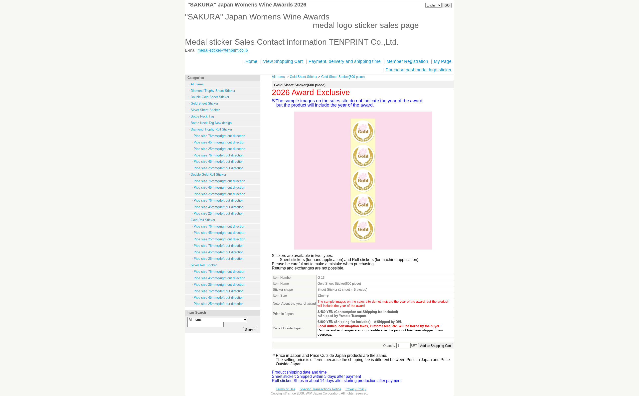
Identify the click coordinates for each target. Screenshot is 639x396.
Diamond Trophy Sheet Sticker (213, 91)
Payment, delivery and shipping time (345, 61)
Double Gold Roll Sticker (208, 174)
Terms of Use (285, 389)
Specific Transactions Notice (320, 389)
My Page (443, 61)
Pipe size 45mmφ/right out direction (219, 142)
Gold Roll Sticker (203, 220)
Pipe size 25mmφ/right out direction (219, 149)
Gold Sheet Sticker (204, 103)
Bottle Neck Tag (202, 116)
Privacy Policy (355, 389)
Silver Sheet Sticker (205, 110)
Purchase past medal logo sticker (418, 69)
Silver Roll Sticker (204, 265)
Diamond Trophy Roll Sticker (211, 129)
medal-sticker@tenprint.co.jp (222, 50)
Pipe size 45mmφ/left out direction (218, 161)
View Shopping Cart (283, 61)
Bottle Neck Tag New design (211, 123)
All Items (197, 84)
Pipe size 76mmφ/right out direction (219, 136)
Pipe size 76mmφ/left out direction (218, 155)
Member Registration (407, 61)
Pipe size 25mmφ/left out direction (218, 168)
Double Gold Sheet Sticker (210, 97)
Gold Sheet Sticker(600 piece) (343, 77)
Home (251, 61)
